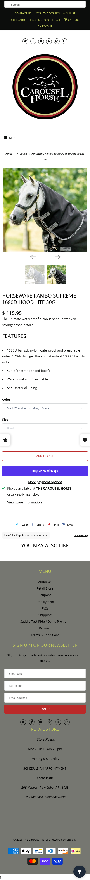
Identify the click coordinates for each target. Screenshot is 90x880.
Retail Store (44, 588)
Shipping (45, 615)
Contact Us (23, 13)
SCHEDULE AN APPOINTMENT (44, 768)
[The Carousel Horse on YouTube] (41, 41)
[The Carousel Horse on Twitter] (25, 41)
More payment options (45, 482)
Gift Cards (18, 20)
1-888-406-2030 (39, 20)
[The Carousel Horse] (44, 87)
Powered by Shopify (63, 840)
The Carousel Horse (36, 840)
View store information (24, 502)
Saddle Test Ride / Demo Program (44, 621)
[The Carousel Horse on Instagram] (57, 41)
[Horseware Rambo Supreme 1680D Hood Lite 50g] (45, 210)
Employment (45, 602)
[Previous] (33, 256)
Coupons (44, 595)
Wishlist (69, 13)
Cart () (73, 20)
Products (22, 153)
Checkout (45, 26)
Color (6, 399)
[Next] (57, 256)
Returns (45, 628)
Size (5, 419)
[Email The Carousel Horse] (65, 41)
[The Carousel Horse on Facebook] (33, 41)
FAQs (45, 608)
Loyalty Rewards (47, 13)
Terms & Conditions (45, 635)
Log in (56, 20)
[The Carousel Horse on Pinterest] (49, 41)
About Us (45, 582)
